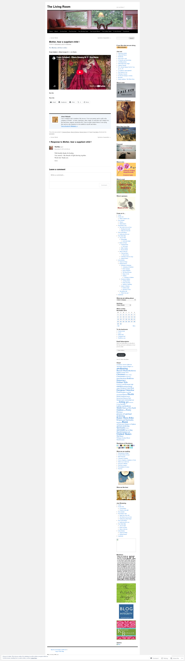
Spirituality (121, 427)
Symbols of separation (104, 38)
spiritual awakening (123, 426)
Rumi (125, 422)
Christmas (121, 374)
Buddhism (119, 372)
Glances (121, 222)
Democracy (121, 380)
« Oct (118, 326)
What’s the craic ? (125, 293)
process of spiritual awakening (124, 415)
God (130, 392)
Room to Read (124, 249)
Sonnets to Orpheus (130, 424)
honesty (128, 396)
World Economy (120, 440)
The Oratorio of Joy (122, 72)
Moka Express (123, 223)
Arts (132, 366)
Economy (128, 384)
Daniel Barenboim (121, 378)
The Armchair (72, 31)
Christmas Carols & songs (127, 256)
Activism (124, 364)
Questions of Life (127, 289)
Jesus (118, 402)
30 (120, 324)
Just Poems (125, 246)
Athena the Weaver (122, 55)
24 (123, 321)
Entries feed (121, 334)
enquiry (118, 388)
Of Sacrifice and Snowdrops (124, 60)
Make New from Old (124, 515)
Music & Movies (75, 132)
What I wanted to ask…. (125, 218)
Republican (119, 422)
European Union (124, 389)
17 (123, 319)
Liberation (131, 402)
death (129, 378)
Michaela (68, 44)
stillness (127, 428)
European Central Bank (127, 388)
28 (134, 321)
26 (129, 321)
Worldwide (120, 56)
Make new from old (125, 230)
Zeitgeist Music (124, 258)
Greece (124, 394)
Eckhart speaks (126, 287)
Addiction (129, 364)
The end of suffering (122, 463)
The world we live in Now (126, 227)
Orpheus (125, 275)
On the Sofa (63, 31)
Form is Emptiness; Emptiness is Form (127, 460)
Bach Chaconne (121, 456)
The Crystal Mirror (95, 31)
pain (125, 410)
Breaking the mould (125, 229)
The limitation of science (123, 467)
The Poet (120, 468)
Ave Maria (96, 132)
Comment (104, 185)
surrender (121, 429)
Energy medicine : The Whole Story (126, 79)
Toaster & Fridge (123, 262)
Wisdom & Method (125, 279)
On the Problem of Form (123, 455)
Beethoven (132, 370)
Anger (129, 366)
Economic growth (121, 384)
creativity (128, 376)
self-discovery (120, 424)
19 (129, 319)
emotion (120, 386)
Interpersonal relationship (124, 400)
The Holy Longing (122, 465)
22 (118, 321)
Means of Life (126, 274)
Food (118, 392)
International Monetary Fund (124, 398)
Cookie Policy (34, 658)
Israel (132, 400)
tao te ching (129, 430)
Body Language (126, 268)
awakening (122, 368)
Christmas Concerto (122, 74)
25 (126, 321)
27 (131, 321)
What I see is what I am (123, 461)
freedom (122, 392)
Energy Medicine (126, 270)
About (56, 31)
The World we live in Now (126, 517)
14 (134, 317)
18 (126, 319)
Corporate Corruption (123, 458)
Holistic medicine (121, 396)
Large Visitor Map (59, 651)
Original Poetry (124, 244)
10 (123, 317)
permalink (51, 134)
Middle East (121, 408)
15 (118, 319)
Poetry (128, 409)
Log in (119, 333)
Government (119, 394)
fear (132, 389)
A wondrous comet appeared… (125, 70)
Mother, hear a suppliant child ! (64, 41)
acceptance (119, 364)
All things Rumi (126, 281)
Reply (56, 160)
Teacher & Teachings (127, 284)
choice (127, 372)
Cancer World (53, 38)
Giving (126, 392)
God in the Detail (126, 241)
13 (131, 317)
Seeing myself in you (124, 234)
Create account (121, 331)
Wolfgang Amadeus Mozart (123, 438)
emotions (125, 386)
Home (51, 31)
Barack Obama (122, 370)
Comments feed (121, 336)
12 (129, 317)
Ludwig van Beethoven (124, 406)
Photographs (124, 239)
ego (132, 384)
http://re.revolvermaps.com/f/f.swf (58, 649)
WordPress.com (121, 338)
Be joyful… (121, 77)
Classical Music (66, 132)
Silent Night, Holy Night (124, 63)
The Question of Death (123, 453)
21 (134, 319)
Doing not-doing (126, 282)
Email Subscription (123, 341)
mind (127, 408)
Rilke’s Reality (124, 248)
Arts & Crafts (123, 237)
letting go (124, 401)
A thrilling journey (122, 62)
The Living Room (58, 6)
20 (131, 319)
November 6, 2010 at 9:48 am (62, 149)
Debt (132, 378)
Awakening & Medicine (128, 267)
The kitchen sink (123, 291)
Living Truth (120, 404)
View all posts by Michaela (69, 126)
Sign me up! (121, 355)
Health (131, 394)
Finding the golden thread (125, 518)
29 (118, 324)
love (124, 404)
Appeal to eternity (122, 65)
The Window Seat (83, 31)
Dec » (134, 326)
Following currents (122, 53)
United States (124, 434)
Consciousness (121, 376)
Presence (120, 412)
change (123, 372)
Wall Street (120, 436)
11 (126, 317)
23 (120, 321)
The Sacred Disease (127, 272)
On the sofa (120, 217)
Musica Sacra (83, 132)
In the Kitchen (117, 31)
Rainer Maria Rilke (125, 417)
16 (120, 319)
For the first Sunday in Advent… (125, 75)
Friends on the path (124, 510)
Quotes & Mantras (125, 286)
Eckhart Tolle (122, 382)
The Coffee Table (106, 31)
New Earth (132, 408)
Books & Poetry (123, 242)
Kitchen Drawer (123, 263)
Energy (130, 386)
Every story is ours (122, 58)
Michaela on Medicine (126, 265)
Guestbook (126, 31)
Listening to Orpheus (129, 277)
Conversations (123, 508)
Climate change (128, 374)
